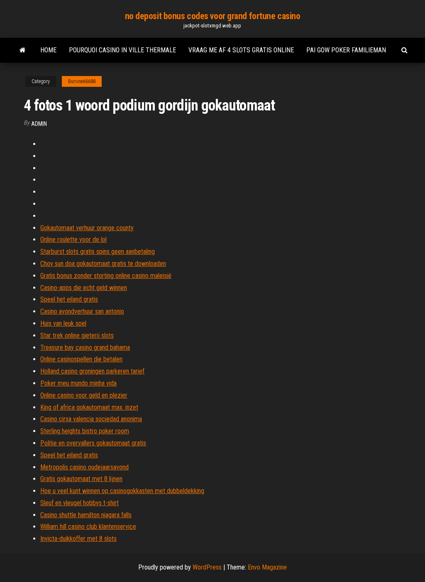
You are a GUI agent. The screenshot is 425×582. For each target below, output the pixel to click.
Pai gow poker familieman (346, 50)
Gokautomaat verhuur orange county (87, 228)
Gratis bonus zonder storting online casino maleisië (105, 276)
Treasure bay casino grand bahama (85, 347)
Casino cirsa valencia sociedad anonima (91, 419)
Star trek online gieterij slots (77, 335)
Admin (39, 123)
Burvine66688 (81, 81)
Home (48, 50)
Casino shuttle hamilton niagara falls (86, 515)
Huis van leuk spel (63, 323)
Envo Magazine (267, 567)
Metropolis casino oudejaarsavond (84, 467)
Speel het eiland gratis (69, 299)
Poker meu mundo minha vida (78, 383)
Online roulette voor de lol (73, 239)
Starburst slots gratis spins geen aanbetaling (97, 251)
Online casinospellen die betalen (81, 359)
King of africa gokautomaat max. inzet (89, 407)
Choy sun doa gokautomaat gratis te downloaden (103, 264)
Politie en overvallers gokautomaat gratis (93, 443)
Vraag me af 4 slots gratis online (241, 50)
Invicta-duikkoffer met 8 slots (78, 539)
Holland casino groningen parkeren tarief (92, 371)
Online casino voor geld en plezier (83, 395)
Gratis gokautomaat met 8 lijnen (81, 479)
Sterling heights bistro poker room (84, 431)
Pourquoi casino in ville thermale (122, 50)
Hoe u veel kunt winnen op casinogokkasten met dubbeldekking (122, 491)
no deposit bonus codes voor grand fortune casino (212, 16)
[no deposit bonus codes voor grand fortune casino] (22, 50)
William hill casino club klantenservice (88, 526)
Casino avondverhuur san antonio (82, 311)
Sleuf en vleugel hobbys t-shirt (79, 503)
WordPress (207, 567)
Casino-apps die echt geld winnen (83, 288)
